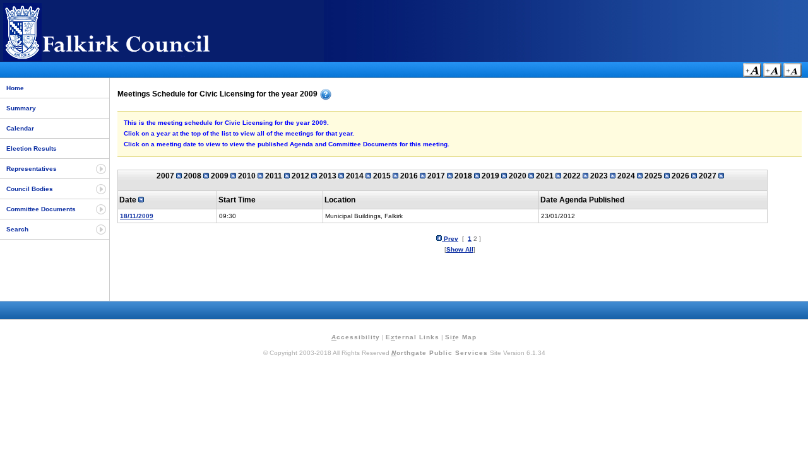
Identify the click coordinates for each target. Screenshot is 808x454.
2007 (166, 176)
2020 (518, 176)
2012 (301, 176)
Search (17, 229)
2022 (573, 176)
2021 (546, 176)
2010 (248, 176)
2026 (681, 176)
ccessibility (355, 337)
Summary (21, 108)
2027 (708, 176)
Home (15, 87)
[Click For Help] (325, 94)
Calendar (20, 128)
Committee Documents (41, 209)
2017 (437, 176)
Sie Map (461, 337)
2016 (410, 176)
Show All (459, 249)
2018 (464, 176)
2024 (627, 176)
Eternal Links (412, 337)
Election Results (31, 148)
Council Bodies (29, 188)
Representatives (31, 168)
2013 (328, 176)
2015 (383, 176)
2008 (193, 176)
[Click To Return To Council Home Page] (129, 58)
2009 (220, 176)
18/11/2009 (136, 215)
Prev (450, 238)
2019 (491, 176)
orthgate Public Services (439, 352)
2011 (274, 176)
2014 (355, 176)
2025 (654, 176)
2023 (600, 176)
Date (128, 199)
